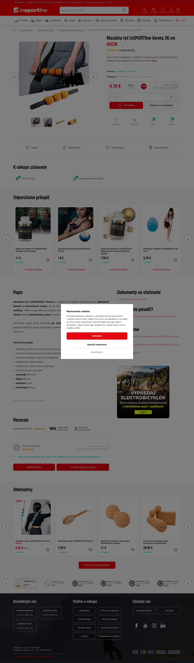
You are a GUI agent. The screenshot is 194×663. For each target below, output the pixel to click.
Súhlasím (97, 336)
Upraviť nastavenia (97, 344)
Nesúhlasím (97, 352)
